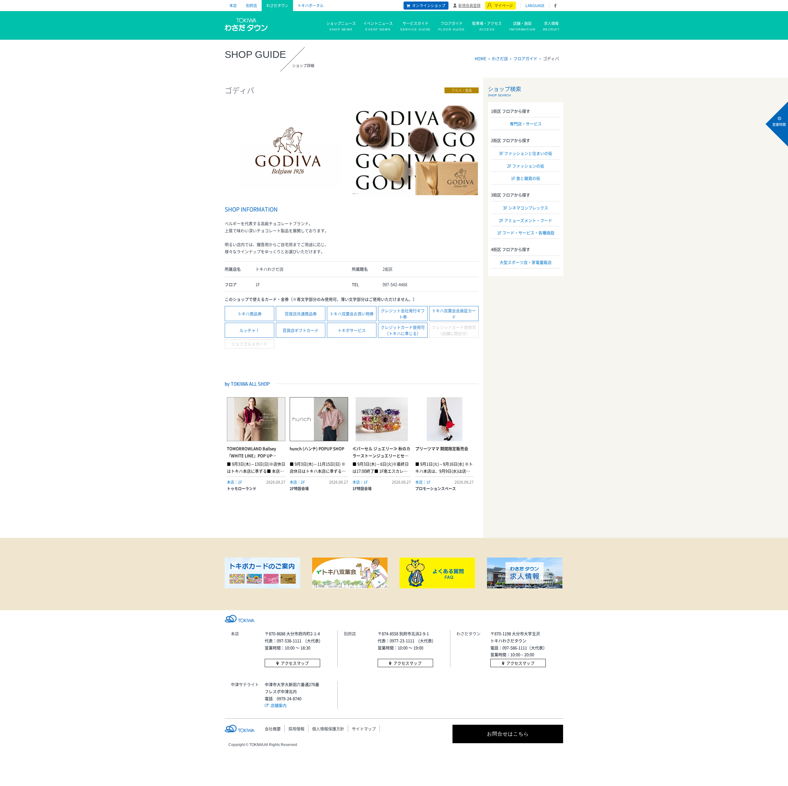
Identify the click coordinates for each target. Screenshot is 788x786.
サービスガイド (415, 26)
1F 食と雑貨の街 (525, 178)
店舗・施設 (522, 26)
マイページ (503, 5)
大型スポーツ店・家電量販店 (526, 262)
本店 (233, 5)
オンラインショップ (428, 5)
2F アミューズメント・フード (525, 220)
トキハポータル (311, 5)
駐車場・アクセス (487, 26)
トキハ (246, 24)
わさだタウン (277, 5)
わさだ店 (500, 58)
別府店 (251, 5)
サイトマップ (364, 729)
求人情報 (551, 26)
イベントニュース (378, 26)
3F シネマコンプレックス (525, 208)
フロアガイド (451, 26)
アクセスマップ (295, 663)
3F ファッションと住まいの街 (525, 153)
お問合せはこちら (508, 733)
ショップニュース (341, 26)
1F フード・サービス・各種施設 (525, 233)
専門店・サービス (526, 124)
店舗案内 (279, 705)
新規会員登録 (469, 5)
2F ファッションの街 (525, 166)
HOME (480, 58)
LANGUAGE (535, 5)
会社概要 (273, 729)
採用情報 (296, 729)
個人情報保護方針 (328, 729)
